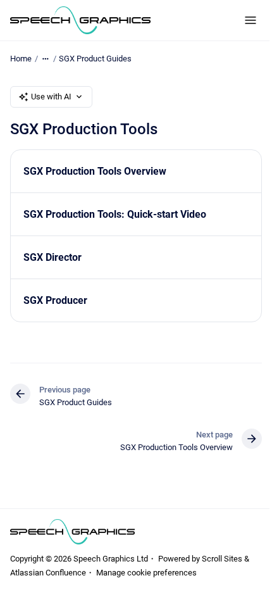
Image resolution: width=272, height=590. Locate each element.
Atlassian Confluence (48, 572)
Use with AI (51, 96)
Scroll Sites (222, 558)
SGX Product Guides (95, 58)
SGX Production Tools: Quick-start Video (114, 214)
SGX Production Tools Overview (94, 171)
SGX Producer (55, 300)
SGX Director (52, 257)
